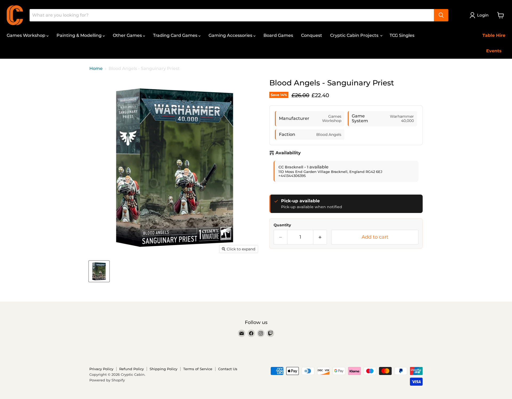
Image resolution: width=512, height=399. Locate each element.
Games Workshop (26, 35)
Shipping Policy (163, 369)
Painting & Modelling (80, 35)
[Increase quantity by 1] (320, 237)
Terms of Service (197, 369)
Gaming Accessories (231, 35)
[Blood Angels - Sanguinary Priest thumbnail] (99, 271)
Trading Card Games (175, 35)
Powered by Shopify (107, 380)
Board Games (278, 35)
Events (494, 50)
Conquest (311, 35)
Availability (288, 153)
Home (96, 68)
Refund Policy (131, 369)
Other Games (128, 35)
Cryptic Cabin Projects (354, 35)
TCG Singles (402, 35)
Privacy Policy (101, 369)
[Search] (441, 15)
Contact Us (227, 369)
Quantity (282, 225)
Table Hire (493, 35)
